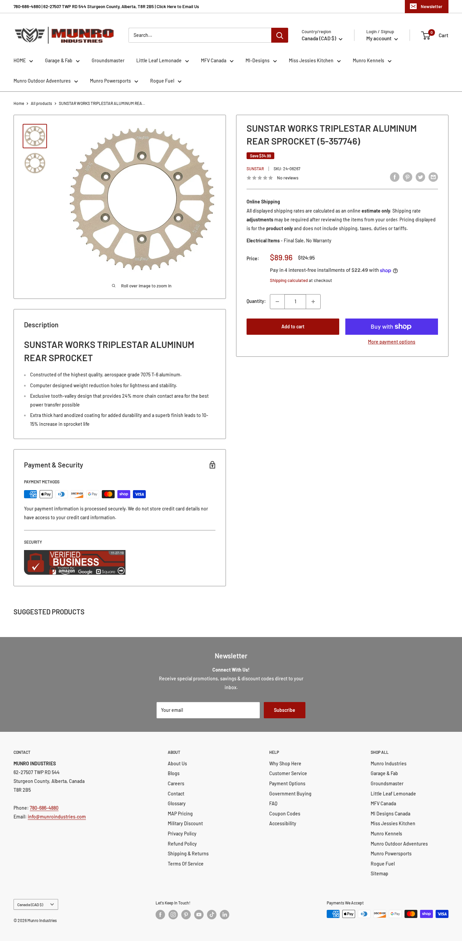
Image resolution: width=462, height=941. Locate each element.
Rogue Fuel (162, 81)
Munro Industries (389, 763)
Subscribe (284, 710)
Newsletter (431, 6)
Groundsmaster (108, 60)
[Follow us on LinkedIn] (224, 914)
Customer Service (288, 773)
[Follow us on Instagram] (173, 914)
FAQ (273, 803)
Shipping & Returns (188, 853)
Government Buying (290, 793)
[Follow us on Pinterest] (186, 914)
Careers (176, 783)
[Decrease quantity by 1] (277, 301)
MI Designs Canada (390, 813)
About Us (177, 763)
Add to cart (292, 326)
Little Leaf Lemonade (159, 60)
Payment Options (287, 783)
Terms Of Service (186, 864)
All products (41, 103)
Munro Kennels (368, 60)
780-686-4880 (44, 808)
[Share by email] (433, 177)
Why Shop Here (285, 763)
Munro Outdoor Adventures (42, 81)
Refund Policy (182, 844)
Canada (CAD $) (30, 904)
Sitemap (379, 873)
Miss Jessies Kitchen (311, 60)
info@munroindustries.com (57, 816)
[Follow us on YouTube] (199, 914)
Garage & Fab (58, 60)
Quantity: (256, 301)
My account (379, 38)
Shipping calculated (289, 280)
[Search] (279, 35)
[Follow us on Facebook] (160, 914)
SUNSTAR (255, 168)
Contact (176, 793)
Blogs (174, 773)
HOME (20, 60)
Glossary (177, 803)
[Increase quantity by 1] (313, 301)
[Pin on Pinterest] (407, 177)
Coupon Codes (284, 813)
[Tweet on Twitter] (420, 177)
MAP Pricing (180, 813)
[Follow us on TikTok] (211, 914)
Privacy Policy (182, 833)
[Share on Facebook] (394, 177)
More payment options (391, 342)
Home (19, 103)
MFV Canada (213, 60)
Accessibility (282, 823)
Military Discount (185, 823)
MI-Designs (258, 60)
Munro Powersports (110, 81)
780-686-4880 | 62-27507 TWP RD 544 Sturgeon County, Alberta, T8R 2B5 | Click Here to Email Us (106, 6)
